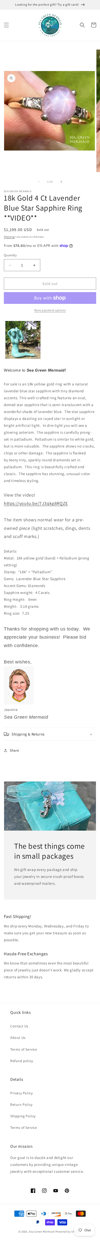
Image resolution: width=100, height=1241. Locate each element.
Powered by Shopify (68, 1231)
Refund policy (21, 1061)
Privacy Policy (21, 1093)
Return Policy (21, 1104)
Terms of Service (23, 1049)
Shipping (9, 236)
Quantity (10, 255)
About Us (18, 1037)
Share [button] (14, 750)
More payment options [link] (50, 310)
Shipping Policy (23, 1116)
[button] (6, 25)
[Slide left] (38, 181)
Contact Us (19, 1026)
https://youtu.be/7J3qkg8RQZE (36, 503)
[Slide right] (61, 181)
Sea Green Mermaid (42, 1231)
